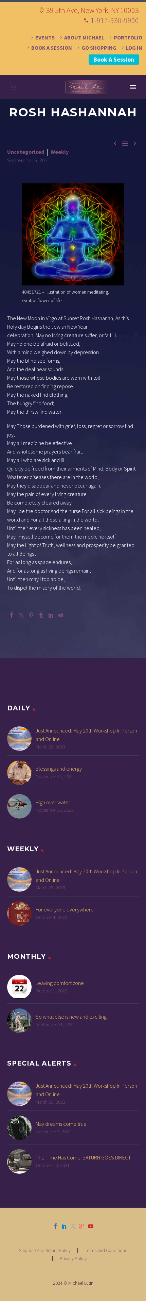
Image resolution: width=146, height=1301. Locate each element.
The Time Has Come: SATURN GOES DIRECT (83, 1157)
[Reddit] (60, 615)
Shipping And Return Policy (45, 1250)
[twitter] (73, 1226)
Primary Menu (133, 87)
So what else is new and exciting (71, 1016)
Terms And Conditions (106, 1250)
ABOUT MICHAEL (84, 37)
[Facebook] (11, 615)
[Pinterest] (31, 615)
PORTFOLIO (128, 37)
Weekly (60, 151)
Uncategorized (25, 151)
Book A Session (113, 59)
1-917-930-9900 (115, 20)
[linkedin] (64, 1226)
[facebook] (55, 1226)
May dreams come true (61, 1123)
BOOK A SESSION (51, 47)
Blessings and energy (59, 768)
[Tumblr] (41, 615)
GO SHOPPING (98, 47)
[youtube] (90, 1226)
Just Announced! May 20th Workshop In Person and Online (86, 734)
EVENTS (45, 37)
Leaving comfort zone (60, 982)
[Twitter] (21, 615)
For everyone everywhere (65, 909)
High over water (53, 802)
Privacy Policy (73, 1258)
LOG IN (134, 47)
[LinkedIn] (51, 615)
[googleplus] (82, 1226)
